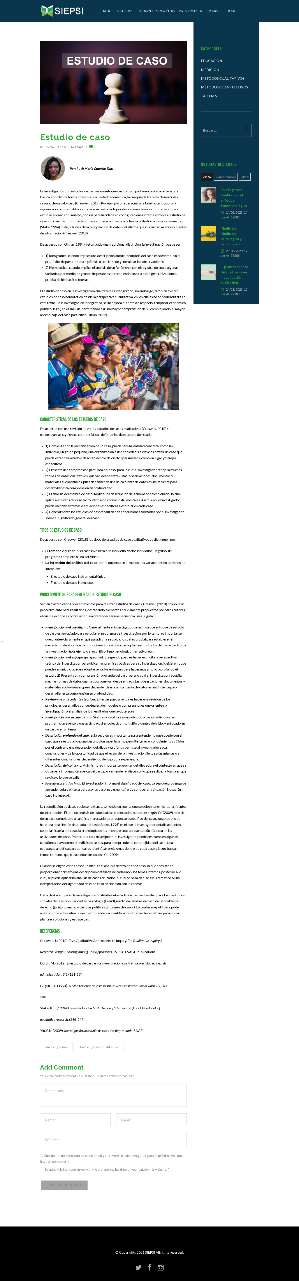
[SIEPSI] (63, 11)
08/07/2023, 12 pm (53, 147)
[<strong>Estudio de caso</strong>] (113, 82)
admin (79, 147)
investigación (56, 1047)
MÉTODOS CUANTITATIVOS (224, 87)
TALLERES (209, 96)
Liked (245, 177)
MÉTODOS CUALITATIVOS (222, 78)
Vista (207, 177)
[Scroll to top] (151, 1258)
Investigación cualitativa (99, 1047)
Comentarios (226, 177)
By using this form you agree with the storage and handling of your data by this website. (107, 1169)
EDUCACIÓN (211, 60)
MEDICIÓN (210, 69)
